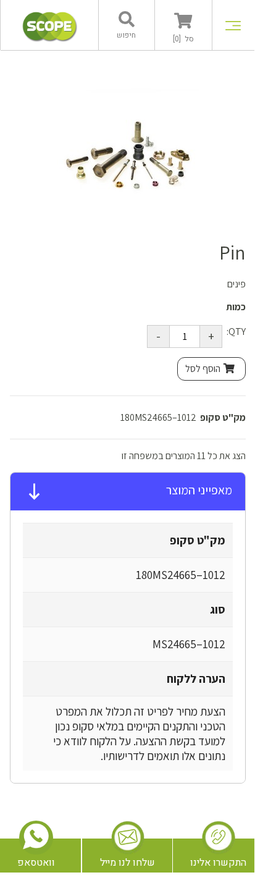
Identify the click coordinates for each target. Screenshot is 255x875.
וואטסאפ (36, 862)
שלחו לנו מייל (127, 862)
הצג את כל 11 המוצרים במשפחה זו (184, 455)
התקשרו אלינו (218, 862)
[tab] (127, 492)
